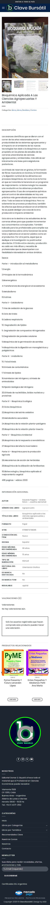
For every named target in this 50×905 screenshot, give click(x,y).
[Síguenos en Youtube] (32, 759)
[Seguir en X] (27, 759)
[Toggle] (46, 825)
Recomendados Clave (12, 834)
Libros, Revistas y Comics (27, 110)
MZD (44, 902)
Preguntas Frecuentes (14, 898)
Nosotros (6, 844)
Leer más (12, 699)
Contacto (6, 848)
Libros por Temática (11, 830)
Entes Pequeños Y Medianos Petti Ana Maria (37, 683)
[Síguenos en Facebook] (18, 759)
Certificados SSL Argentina (14, 884)
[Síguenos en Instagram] (23, 759)
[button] (3, 8)
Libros (14, 110)
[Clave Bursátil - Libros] (26, 7)
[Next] (44, 47)
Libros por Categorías (12, 825)
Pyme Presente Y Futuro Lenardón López (13, 683)
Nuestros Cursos (9, 839)
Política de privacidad (35, 898)
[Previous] (6, 47)
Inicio (4, 820)
